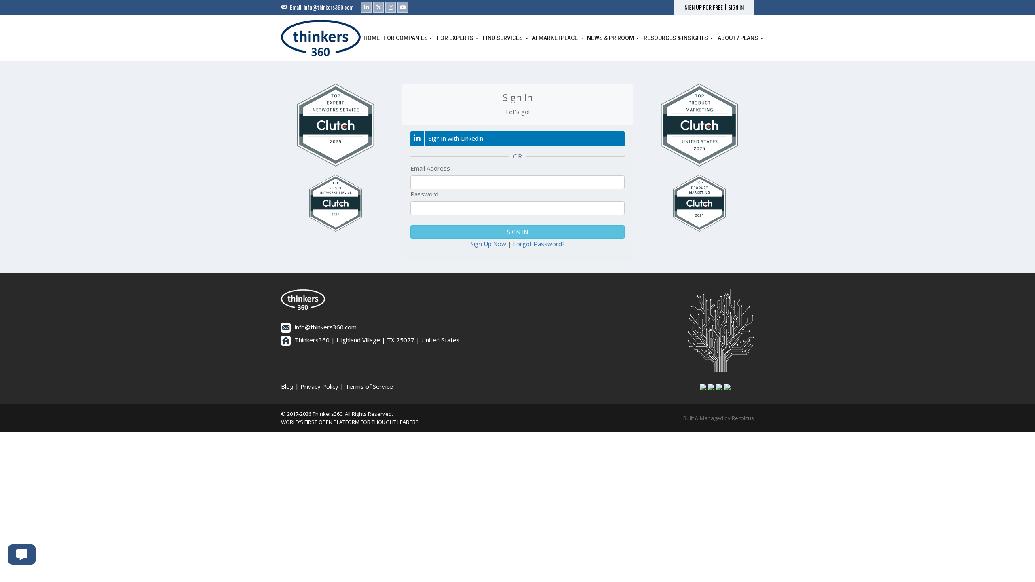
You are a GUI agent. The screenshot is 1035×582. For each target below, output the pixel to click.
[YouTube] (402, 7)
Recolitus (743, 418)
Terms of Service (369, 386)
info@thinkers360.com (328, 7)
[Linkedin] (366, 7)
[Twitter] (378, 7)
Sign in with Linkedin (456, 138)
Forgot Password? (539, 244)
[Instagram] (390, 7)
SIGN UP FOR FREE (703, 7)
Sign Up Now (488, 244)
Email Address (430, 168)
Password (424, 194)
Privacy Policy (319, 386)
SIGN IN (736, 7)
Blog (287, 386)
